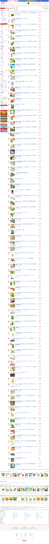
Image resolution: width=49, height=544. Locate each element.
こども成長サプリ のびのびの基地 (19, 89)
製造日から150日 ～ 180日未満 (4, 91)
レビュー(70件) (19, 259)
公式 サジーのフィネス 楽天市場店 (18, 449)
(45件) (23, 479)
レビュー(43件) (19, 71)
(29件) (38, 479)
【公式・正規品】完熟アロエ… (18, 501)
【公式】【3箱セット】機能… (7, 491)
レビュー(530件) (19, 128)
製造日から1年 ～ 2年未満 (3, 85)
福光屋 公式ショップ (17, 169)
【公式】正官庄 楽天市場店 (18, 289)
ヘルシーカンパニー (17, 443)
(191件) (7, 479)
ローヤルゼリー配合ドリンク (4, 21)
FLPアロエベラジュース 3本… (7, 501)
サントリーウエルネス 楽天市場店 (18, 272)
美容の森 (16, 357)
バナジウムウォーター (4, 18)
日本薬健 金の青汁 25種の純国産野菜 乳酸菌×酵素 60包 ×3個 (22, 172)
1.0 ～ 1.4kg (2, 52)
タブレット (2, 43)
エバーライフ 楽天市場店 (18, 266)
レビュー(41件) (19, 368)
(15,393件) (4, 479)
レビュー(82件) (19, 117)
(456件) (31, 479)
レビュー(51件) (19, 168)
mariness (16, 135)
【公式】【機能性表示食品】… (10, 491)
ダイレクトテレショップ (18, 409)
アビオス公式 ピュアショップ (18, 329)
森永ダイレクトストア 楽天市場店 (19, 466)
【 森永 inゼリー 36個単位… (26, 477)
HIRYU (16, 55)
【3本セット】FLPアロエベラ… (11, 501)
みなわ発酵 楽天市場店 (18, 95)
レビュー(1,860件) (19, 408)
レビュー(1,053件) (19, 111)
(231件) (42, 479)
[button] (33, 3)
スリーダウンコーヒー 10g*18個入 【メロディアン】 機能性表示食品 (23, 189)
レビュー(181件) (19, 385)
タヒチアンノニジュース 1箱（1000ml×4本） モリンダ (21, 372)
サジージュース (3, 17)
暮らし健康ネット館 (17, 249)
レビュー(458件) (19, 442)
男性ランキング (13, 5)
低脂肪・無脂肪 (2, 75)
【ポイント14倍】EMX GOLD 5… (18, 477)
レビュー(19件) (19, 276)
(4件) (7, 503)
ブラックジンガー (3, 20)
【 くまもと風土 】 (17, 209)
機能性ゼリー (3, 13)
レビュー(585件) (19, 305)
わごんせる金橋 (17, 346)
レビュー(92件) (19, 253)
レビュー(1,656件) (19, 185)
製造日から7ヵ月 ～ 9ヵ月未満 (4, 88)
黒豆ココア (3, 14)
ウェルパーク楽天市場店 (18, 454)
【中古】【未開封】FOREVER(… (26, 501)
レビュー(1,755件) (19, 48)
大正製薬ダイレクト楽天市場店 (18, 312)
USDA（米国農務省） (3, 99)
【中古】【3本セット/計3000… (38, 501)
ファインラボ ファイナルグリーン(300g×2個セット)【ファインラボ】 (23, 412)
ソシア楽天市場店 (17, 226)
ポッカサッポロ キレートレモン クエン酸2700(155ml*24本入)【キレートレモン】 (24, 275)
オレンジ (2, 67)
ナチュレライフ (17, 306)
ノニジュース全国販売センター (18, 374)
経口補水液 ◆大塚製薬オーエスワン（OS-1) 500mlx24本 (21, 18)
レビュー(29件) (19, 351)
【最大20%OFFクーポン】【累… (15, 477)
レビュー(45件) (19, 465)
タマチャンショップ (17, 403)
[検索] (28, 3)
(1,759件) (15, 479)
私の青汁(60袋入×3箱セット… (42, 477)
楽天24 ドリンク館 (17, 254)
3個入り (2, 39)
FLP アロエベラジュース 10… (42, 501)
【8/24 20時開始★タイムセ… (3, 477)
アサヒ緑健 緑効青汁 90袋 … (30, 477)
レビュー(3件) (19, 373)
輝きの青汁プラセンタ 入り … (3, 491)
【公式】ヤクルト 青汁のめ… (41, 491)
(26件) (11, 503)
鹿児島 (1, 95)
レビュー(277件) (19, 151)
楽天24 (16, 414)
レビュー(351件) (19, 402)
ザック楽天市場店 (17, 386)
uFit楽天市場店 (17, 112)
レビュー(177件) (19, 311)
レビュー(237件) (19, 179)
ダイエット (1, 482)
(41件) (15, 503)
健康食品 (14, 7)
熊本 (1, 96)
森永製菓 (2, 31)
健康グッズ (14, 482)
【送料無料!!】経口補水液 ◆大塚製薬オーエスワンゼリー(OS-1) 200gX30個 (23, 81)
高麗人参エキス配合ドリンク (4, 15)
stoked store (17, 152)
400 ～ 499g (2, 53)
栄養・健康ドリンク (18, 7)
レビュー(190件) (19, 54)
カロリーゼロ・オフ (3, 76)
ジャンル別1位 (24, 5)
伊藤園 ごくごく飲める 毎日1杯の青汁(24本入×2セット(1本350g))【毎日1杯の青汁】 (24, 252)
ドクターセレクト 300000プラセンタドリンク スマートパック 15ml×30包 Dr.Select (24, 355)
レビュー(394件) (19, 328)
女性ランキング (17, 5)
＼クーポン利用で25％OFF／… (38, 477)
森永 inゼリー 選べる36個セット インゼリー (20, 178)
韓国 (1, 26)
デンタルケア (21, 482)
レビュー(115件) (19, 248)
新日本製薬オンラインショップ (18, 32)
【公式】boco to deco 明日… (30, 491)
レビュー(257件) (19, 425)
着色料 (1, 47)
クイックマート (17, 180)
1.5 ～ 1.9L (2, 64)
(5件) (42, 503)
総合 (1, 9)
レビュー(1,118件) (19, 37)
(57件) (27, 479)
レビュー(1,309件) (19, 213)
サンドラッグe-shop (17, 20)
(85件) (19, 479)
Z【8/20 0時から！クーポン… (45, 491)
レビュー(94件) (19, 88)
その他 (2, 22)
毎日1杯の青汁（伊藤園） (3, 80)
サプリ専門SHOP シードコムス (18, 15)
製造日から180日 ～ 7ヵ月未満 (4, 89)
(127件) (3, 503)
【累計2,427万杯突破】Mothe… (18, 491)
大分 (1, 94)
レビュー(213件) (19, 225)
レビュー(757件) (19, 82)
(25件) (23, 503)
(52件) (34, 503)
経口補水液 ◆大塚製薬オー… (10, 477)
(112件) (46, 479)
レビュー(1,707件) (19, 345)
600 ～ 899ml (2, 61)
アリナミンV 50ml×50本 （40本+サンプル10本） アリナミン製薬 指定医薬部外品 (24, 258)
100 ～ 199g (2, 50)
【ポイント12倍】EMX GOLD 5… (7, 477)
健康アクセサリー (18, 482)
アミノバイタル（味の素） (4, 81)
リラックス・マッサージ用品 (9, 482)
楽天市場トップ (2, 7)
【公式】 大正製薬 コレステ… (45, 477)
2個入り (2, 38)
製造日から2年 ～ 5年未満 (3, 86)
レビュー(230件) (19, 134)
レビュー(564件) (19, 271)
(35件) (46, 503)
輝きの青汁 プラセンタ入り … (14, 491)
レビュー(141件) (19, 94)
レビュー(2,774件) (19, 19)
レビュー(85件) (19, 173)
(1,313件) (35, 479)
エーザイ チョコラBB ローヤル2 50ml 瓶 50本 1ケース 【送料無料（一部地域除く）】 (24, 429)
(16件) (38, 503)
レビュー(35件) (19, 419)
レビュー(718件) (19, 356)
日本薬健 (2, 34)
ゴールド (2, 69)
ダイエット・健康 (11, 7)
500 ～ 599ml (2, 59)
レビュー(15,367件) (19, 14)
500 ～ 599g (2, 54)
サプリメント (4, 482)
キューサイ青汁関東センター (18, 214)
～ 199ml (2, 58)
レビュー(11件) (19, 322)
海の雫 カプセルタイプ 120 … (22, 477)
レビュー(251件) (19, 77)
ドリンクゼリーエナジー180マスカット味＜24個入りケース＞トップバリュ (23, 452)
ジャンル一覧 (43, 5)
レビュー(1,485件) (19, 31)
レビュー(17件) (19, 430)
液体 (1, 44)
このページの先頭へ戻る (46, 505)
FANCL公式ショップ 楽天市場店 (18, 426)
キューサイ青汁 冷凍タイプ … (34, 477)
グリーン (2, 66)
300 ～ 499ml (2, 62)
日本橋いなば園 (17, 129)
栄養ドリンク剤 (3, 12)
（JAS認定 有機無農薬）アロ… (3, 501)
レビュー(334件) (19, 288)
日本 (1, 25)
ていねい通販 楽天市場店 (18, 72)
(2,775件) (11, 479)
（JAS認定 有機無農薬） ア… (22, 501)
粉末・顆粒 (2, 42)
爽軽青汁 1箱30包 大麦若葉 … (34, 491)
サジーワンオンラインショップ (18, 369)
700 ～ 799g (2, 56)
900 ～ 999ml (2, 60)
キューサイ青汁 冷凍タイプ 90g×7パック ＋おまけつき (21, 212)
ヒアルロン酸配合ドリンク (4, 19)
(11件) (19, 503)
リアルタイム (20, 5)
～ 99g (1, 49)
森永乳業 (2, 33)
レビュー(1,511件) (19, 208)
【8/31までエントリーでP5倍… (15, 501)
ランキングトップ (9, 5)
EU (1, 100)
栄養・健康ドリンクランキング (13, 8)
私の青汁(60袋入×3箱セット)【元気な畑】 (20, 229)
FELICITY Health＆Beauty (18, 431)
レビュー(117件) (19, 265)
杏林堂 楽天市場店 (17, 174)
